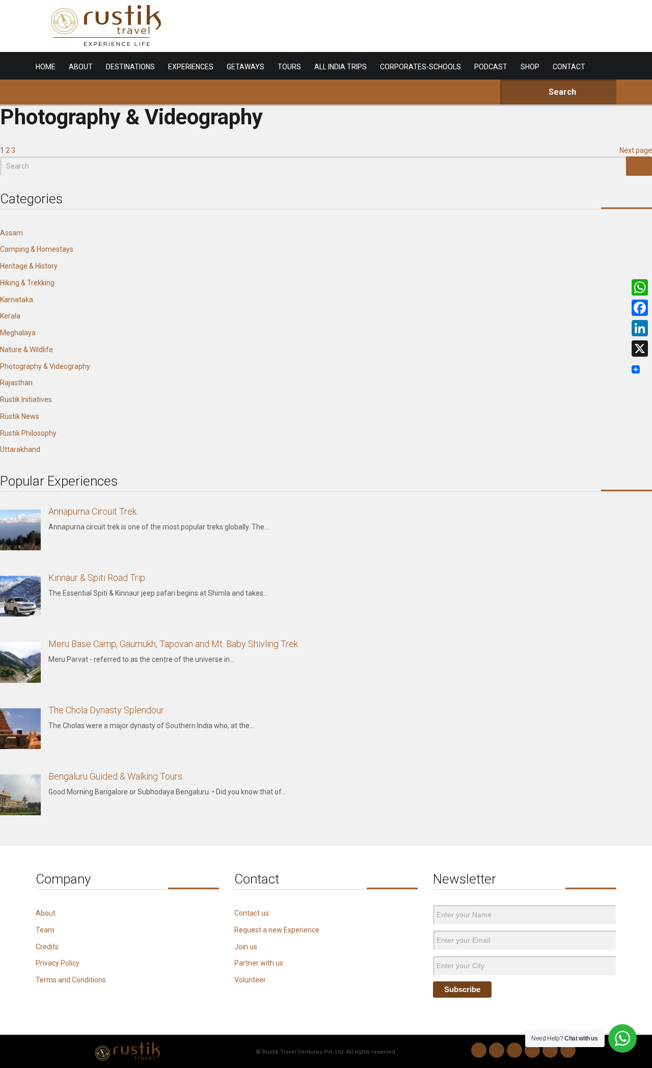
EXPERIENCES (190, 67)
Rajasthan (16, 383)
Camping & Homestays (36, 249)
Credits (47, 947)
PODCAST (490, 67)
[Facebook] (514, 1050)
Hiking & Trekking (27, 283)
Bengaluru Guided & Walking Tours (115, 776)
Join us (245, 947)
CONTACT (569, 67)
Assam (11, 233)
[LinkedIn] (532, 1050)
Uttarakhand (20, 449)
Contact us (251, 913)
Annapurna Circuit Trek (92, 511)
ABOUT (81, 67)
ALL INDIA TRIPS (340, 67)
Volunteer (250, 980)
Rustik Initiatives (26, 399)
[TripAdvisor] (568, 1050)
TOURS (289, 67)
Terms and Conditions (71, 980)
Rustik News (19, 416)
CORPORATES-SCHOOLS (420, 67)
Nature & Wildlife (26, 349)
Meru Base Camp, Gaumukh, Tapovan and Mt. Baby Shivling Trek (173, 643)
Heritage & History (29, 266)
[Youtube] (550, 1050)
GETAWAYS (245, 67)
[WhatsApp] (478, 1050)
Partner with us (258, 963)
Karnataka (16, 300)
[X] (640, 348)
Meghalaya (18, 333)
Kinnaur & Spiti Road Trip (96, 577)
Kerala (10, 316)
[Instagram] (496, 1050)
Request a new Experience (276, 930)
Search (561, 92)
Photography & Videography (45, 366)
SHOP (530, 67)
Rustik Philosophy (28, 433)
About (46, 913)
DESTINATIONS (130, 67)
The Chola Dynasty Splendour (106, 710)
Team (45, 930)
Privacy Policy (57, 963)
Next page (635, 150)
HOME (46, 67)
